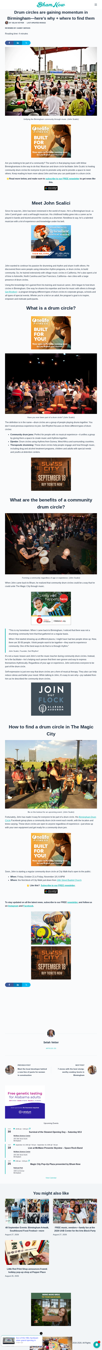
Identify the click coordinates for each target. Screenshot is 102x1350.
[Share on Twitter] (26, 43)
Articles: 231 (51, 1048)
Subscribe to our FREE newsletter (58, 885)
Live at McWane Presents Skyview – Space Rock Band (55, 1148)
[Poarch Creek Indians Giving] (51, 1343)
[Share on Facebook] (9, 43)
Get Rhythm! (11, 292)
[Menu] (96, 4)
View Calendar (51, 1178)
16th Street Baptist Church (69, 880)
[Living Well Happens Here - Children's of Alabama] (51, 608)
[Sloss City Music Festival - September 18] (51, 474)
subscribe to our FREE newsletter (62, 179)
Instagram (13, 906)
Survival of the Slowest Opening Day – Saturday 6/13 (55, 1132)
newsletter (72, 902)
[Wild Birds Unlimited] (51, 1309)
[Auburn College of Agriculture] (51, 241)
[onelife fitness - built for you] (51, 141)
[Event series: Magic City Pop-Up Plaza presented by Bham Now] (29, 1161)
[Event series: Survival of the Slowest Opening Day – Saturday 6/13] (30, 1129)
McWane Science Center (22, 1135)
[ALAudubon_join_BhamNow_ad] (51, 699)
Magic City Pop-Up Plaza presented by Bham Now (55, 1164)
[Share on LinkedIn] (18, 43)
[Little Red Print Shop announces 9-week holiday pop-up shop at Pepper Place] (27, 1252)
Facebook (28, 906)
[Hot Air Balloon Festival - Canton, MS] (51, 928)
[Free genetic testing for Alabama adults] (25, 1102)
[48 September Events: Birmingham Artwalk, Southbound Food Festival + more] (27, 1211)
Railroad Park (18, 1168)
